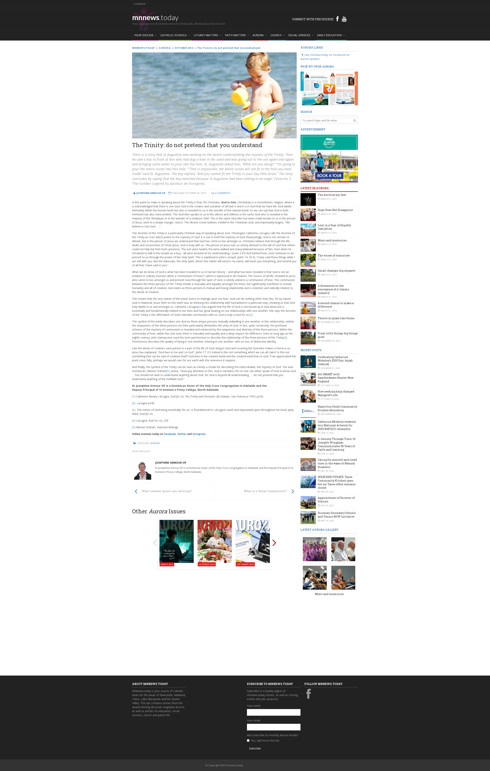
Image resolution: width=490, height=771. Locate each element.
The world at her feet (332, 195)
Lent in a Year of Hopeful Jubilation (334, 227)
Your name (254, 705)
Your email (253, 720)
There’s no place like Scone (336, 318)
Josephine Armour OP (170, 462)
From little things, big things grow (338, 335)
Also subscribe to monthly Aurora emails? (272, 735)
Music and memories (332, 240)
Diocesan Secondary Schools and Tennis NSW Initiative (337, 514)
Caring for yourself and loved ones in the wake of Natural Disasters (337, 463)
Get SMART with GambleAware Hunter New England (336, 377)
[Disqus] (214, 621)
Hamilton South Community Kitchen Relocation (337, 408)
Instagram (199, 434)
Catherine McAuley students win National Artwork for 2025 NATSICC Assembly (337, 425)
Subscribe (255, 748)
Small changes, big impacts (336, 270)
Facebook (170, 434)
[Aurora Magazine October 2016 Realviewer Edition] (329, 88)
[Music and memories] (315, 549)
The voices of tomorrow (334, 255)
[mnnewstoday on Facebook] (337, 18)
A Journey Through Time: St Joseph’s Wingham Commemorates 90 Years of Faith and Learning (337, 444)
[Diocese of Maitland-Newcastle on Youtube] (344, 18)
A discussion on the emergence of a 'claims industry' (333, 289)
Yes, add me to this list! (265, 740)
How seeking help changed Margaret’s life (336, 393)
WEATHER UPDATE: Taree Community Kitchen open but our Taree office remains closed (337, 482)
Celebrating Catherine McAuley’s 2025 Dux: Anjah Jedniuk (335, 360)
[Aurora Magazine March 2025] (177, 541)
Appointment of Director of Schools (336, 499)
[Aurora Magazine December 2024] (215, 541)
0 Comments (222, 193)
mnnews (155, 17)
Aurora (155, 443)
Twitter (181, 434)
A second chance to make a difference (336, 305)
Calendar (139, 4)
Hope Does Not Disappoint (335, 210)
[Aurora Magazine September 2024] (253, 541)
